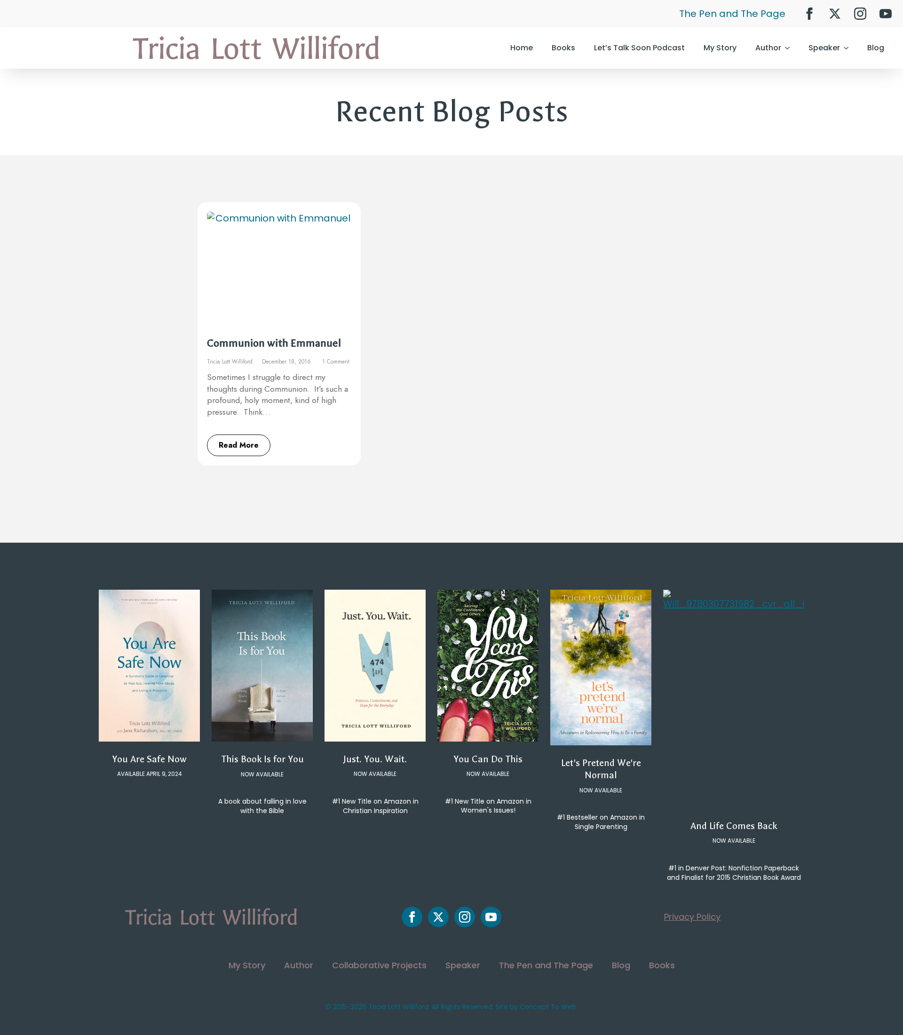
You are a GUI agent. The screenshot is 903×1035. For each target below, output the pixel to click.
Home (521, 47)
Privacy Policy (692, 917)
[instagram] (860, 14)
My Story (720, 47)
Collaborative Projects (379, 965)
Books (563, 47)
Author (768, 47)
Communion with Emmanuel (274, 343)
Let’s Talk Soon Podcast (639, 47)
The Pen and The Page (732, 13)
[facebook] (809, 14)
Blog (875, 47)
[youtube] (885, 14)
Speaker (824, 47)
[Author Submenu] (790, 48)
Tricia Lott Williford (230, 361)
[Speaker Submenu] (849, 48)
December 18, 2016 (287, 361)
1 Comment (335, 361)
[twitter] (835, 14)
